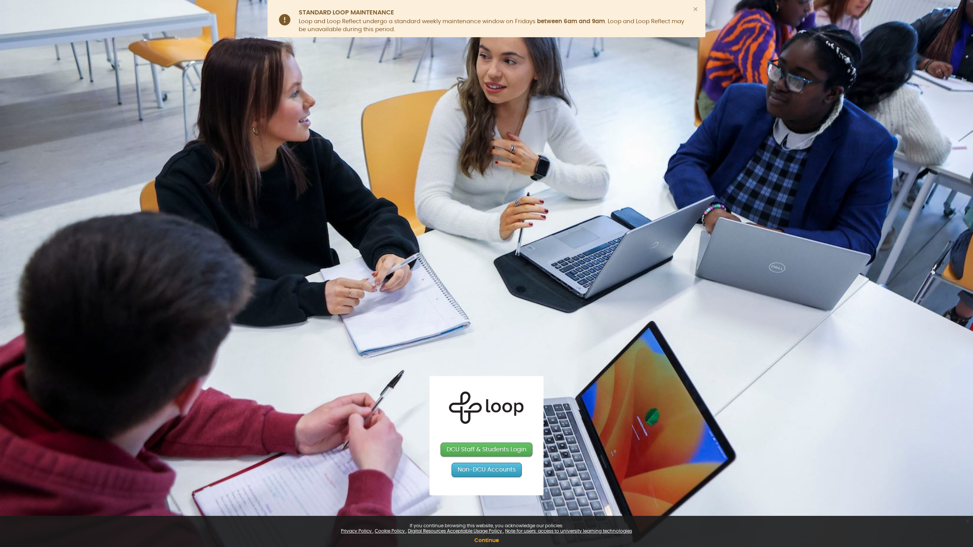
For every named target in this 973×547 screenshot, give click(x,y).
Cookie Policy (390, 531)
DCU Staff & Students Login (486, 449)
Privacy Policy (357, 531)
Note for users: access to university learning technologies (568, 531)
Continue (486, 540)
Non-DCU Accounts (487, 469)
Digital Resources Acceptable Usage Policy (455, 531)
